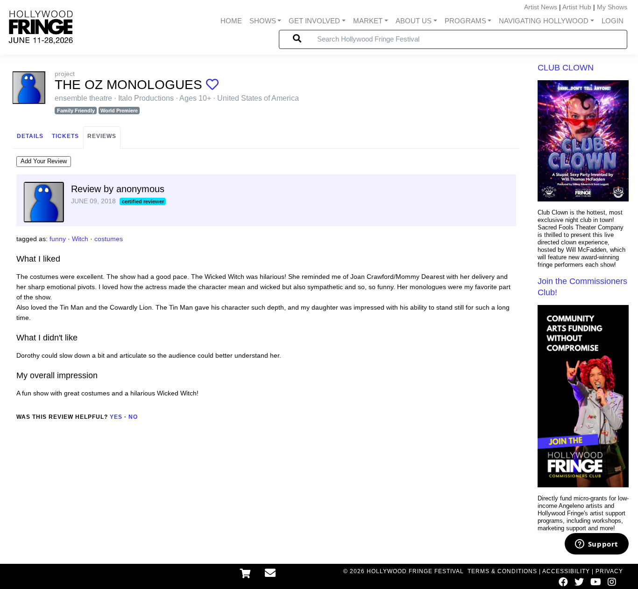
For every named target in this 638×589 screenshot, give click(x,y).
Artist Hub (576, 7)
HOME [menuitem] (231, 21)
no (133, 417)
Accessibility (566, 571)
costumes (108, 239)
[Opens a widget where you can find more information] (596, 544)
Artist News (540, 7)
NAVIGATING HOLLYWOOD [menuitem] (543, 21)
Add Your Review (44, 161)
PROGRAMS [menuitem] (465, 21)
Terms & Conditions (502, 571)
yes (116, 417)
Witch (80, 239)
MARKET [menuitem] (368, 21)
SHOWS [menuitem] (262, 21)
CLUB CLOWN (566, 67)
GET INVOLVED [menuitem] (314, 21)
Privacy (609, 571)
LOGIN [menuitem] (613, 21)
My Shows (612, 7)
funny (58, 239)
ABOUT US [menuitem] (414, 21)
